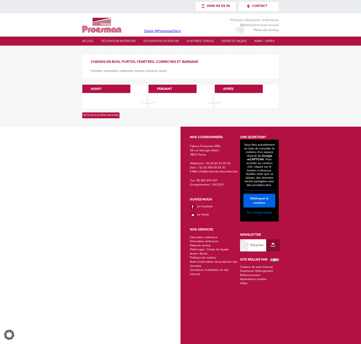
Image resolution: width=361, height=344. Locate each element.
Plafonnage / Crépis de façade (209, 249)
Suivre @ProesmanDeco (162, 31)
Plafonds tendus (200, 41)
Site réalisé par (253, 259)
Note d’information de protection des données (214, 264)
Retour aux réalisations (100, 115)
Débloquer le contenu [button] (259, 200)
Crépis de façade (234, 41)
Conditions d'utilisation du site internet (209, 272)
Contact (259, 6)
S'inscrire (256, 245)
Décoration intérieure (118, 41)
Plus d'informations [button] (259, 212)
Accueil (88, 41)
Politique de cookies (203, 257)
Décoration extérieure (161, 41)
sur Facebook (205, 206)
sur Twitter (203, 214)
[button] (9, 335)
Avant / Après (264, 41)
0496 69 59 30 (218, 6)
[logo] (102, 25)
